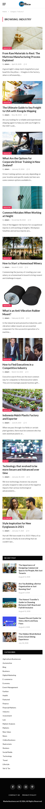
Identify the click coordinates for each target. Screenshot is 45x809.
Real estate (7, 744)
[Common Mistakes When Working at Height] (22, 197)
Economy (7, 518)
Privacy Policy (29, 795)
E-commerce (7, 679)
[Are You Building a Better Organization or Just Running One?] (9, 587)
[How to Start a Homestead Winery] (22, 248)
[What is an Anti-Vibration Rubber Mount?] (22, 295)
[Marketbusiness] (24, 4)
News (5, 736)
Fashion (6, 691)
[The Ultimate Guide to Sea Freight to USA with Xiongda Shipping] (22, 92)
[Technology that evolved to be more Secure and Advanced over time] (22, 451)
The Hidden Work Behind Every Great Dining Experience (30, 636)
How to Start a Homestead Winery (22, 263)
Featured (6, 699)
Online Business (9, 740)
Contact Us (14, 795)
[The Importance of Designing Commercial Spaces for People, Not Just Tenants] (9, 568)
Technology (7, 756)
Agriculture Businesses (12, 659)
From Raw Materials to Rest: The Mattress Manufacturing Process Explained (21, 57)
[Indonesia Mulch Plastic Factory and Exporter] (22, 400)
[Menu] (4, 4)
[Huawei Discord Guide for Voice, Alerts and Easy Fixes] (9, 621)
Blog (6, 461)
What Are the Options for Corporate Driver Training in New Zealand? (21, 162)
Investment (7, 716)
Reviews (6, 748)
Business (6, 671)
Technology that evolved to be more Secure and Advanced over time (20, 469)
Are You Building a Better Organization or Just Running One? (30, 586)
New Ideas (7, 732)
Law (4, 720)
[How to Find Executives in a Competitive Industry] (22, 349)
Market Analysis (9, 724)
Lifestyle (6, 764)
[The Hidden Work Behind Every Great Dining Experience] (9, 637)
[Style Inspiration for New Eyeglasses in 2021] (22, 508)
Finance (6, 703)
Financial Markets (9, 708)
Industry (7, 48)
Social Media (7, 752)
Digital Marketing (9, 675)
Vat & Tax (6, 768)
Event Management (10, 687)
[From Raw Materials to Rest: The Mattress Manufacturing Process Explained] (22, 38)
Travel (5, 760)
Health (5, 695)
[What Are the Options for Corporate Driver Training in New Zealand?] (22, 143)
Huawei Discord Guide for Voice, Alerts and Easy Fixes (30, 621)
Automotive (7, 663)
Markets (6, 728)
